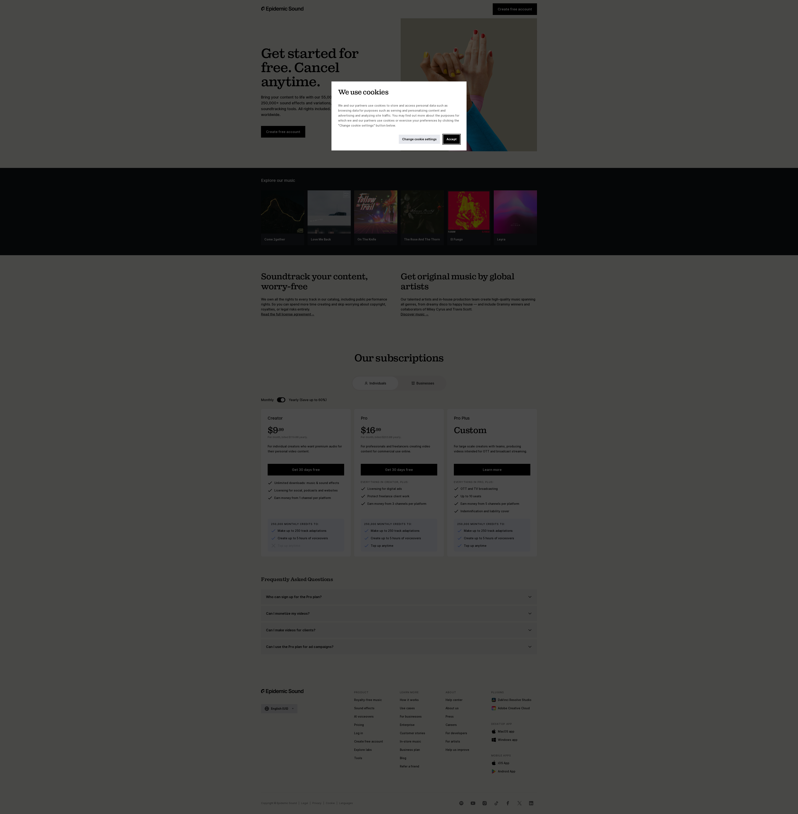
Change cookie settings (419, 139)
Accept (452, 139)
